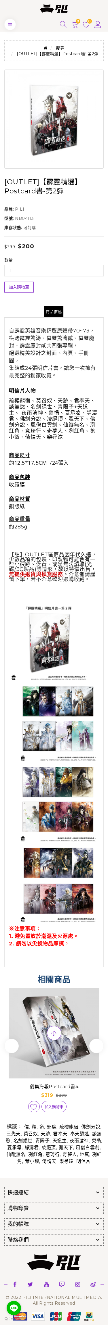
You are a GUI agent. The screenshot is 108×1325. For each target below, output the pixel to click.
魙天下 (66, 1147)
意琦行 (53, 1154)
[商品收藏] (34, 1106)
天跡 (45, 1133)
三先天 (13, 1133)
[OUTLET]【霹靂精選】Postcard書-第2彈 (57, 53)
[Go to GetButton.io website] (14, 1319)
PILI (19, 209)
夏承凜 (14, 1147)
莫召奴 (31, 1133)
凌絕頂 (48, 1147)
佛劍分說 (90, 1127)
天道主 (59, 1140)
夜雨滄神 (79, 1140)
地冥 (84, 1154)
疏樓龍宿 (68, 1127)
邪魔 (51, 1127)
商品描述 (54, 311)
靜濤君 (31, 1147)
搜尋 (60, 48)
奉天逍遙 (79, 1133)
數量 (8, 260)
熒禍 (96, 1140)
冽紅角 (35, 1154)
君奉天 (60, 1133)
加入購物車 (19, 287)
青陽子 (42, 1140)
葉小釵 (32, 1161)
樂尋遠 (66, 1161)
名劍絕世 (23, 1140)
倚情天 (49, 1161)
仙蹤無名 (15, 1154)
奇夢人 (69, 1154)
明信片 (83, 1161)
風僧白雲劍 (88, 1147)
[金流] (54, 1315)
